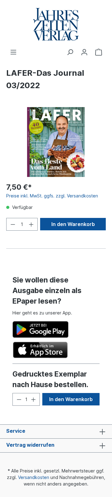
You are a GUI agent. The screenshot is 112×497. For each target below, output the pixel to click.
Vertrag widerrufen (30, 445)
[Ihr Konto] (84, 52)
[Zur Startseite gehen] (56, 24)
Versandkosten (33, 477)
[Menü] (13, 52)
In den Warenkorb (73, 224)
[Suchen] (70, 52)
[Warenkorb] (98, 52)
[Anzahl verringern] (12, 224)
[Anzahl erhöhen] (31, 224)
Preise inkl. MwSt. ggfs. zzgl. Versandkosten (52, 195)
